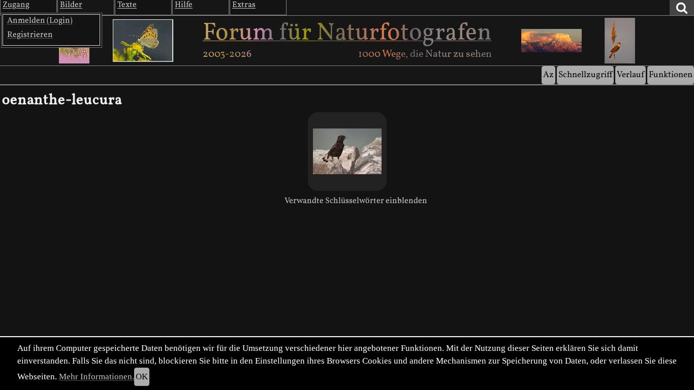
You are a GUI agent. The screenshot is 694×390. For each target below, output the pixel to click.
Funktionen (670, 75)
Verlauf (630, 75)
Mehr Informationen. (96, 376)
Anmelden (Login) (40, 20)
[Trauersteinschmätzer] (347, 151)
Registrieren (30, 35)
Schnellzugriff (585, 75)
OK (142, 376)
